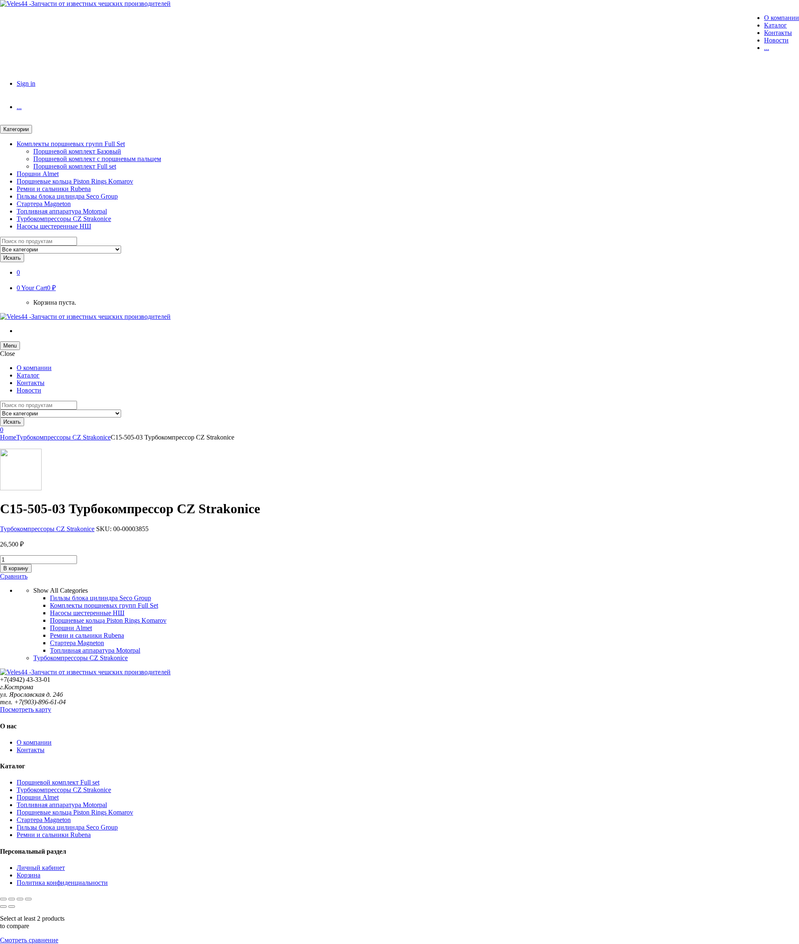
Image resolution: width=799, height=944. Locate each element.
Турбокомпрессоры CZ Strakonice (64, 218)
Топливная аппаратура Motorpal (62, 211)
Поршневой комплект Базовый (77, 151)
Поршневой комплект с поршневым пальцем (97, 158)
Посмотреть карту (25, 709)
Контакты (778, 32)
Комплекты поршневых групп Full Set (71, 143)
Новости (776, 40)
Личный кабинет (41, 867)
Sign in (26, 83)
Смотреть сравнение (29, 940)
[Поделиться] (20, 899)
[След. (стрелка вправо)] (11, 906)
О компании (781, 17)
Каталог (775, 25)
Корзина (28, 875)
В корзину (15, 568)
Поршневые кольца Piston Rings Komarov (75, 181)
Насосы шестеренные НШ (54, 226)
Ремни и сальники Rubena (54, 188)
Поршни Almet (38, 173)
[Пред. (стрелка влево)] (3, 906)
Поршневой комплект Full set (74, 166)
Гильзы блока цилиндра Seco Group (67, 196)
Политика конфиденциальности (62, 882)
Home (8, 437)
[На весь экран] (11, 899)
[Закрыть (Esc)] (28, 899)
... (766, 47)
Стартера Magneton (44, 203)
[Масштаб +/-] (3, 899)
